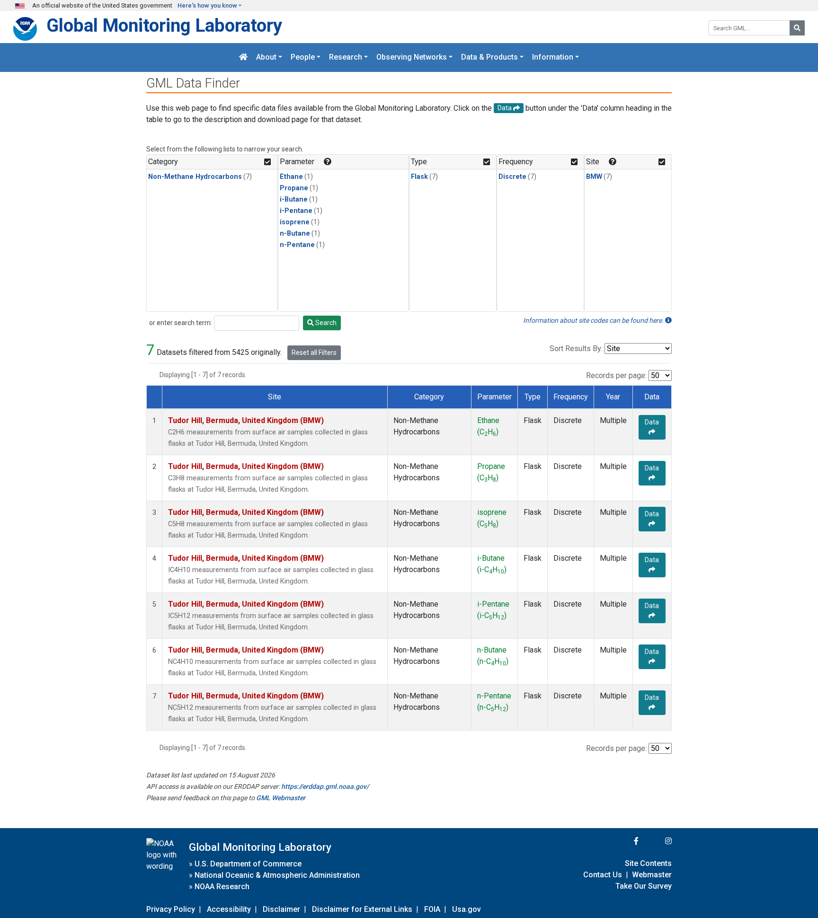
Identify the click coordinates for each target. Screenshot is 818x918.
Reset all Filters (314, 352)
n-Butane (295, 234)
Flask (419, 177)
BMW (594, 177)
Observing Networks (411, 57)
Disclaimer (281, 909)
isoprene (295, 222)
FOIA (432, 909)
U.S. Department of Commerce (248, 863)
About (266, 57)
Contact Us (602, 874)
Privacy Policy (170, 909)
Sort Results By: (576, 348)
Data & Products (489, 57)
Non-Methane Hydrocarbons (195, 177)
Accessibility (229, 909)
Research (345, 57)
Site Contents (648, 863)
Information (552, 57)
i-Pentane (296, 211)
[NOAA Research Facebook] (623, 841)
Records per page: (616, 375)
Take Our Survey (643, 886)
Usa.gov (466, 909)
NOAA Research (222, 886)
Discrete (512, 177)
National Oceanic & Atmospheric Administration (277, 875)
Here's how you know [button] (207, 5)
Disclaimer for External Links (362, 909)
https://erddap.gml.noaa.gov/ (325, 786)
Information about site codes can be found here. (594, 320)
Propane (294, 188)
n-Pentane (297, 245)
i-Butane (294, 199)
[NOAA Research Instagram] (656, 841)
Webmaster (652, 874)
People (303, 57)
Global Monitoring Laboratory (164, 25)
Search (325, 323)
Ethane (291, 177)
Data (652, 422)
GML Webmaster (280, 798)
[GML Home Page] (243, 57)
